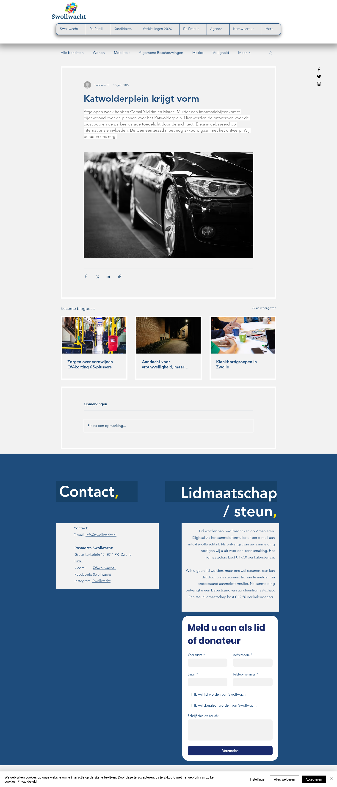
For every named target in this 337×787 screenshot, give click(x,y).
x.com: (93, 568)
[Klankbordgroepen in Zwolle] (243, 335)
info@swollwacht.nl (101, 535)
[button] (270, 52)
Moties (198, 52)
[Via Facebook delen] (86, 276)
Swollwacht (102, 574)
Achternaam (242, 655)
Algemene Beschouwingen (161, 52)
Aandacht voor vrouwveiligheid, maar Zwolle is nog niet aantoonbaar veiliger (163, 364)
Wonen (99, 52)
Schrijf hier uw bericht (203, 716)
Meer (242, 52)
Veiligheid (221, 52)
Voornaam (196, 655)
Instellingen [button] (258, 779)
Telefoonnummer (245, 674)
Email (193, 674)
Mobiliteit (122, 52)
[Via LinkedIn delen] (108, 276)
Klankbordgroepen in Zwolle (236, 364)
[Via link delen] (119, 276)
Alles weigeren (284, 779)
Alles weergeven (264, 308)
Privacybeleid (27, 781)
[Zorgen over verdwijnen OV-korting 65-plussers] (94, 335)
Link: (79, 561)
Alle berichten (72, 52)
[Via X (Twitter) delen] (97, 276)
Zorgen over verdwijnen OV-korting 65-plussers (90, 364)
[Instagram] (319, 83)
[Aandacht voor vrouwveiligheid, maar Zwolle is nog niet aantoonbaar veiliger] (168, 335)
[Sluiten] (331, 779)
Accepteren (314, 779)
